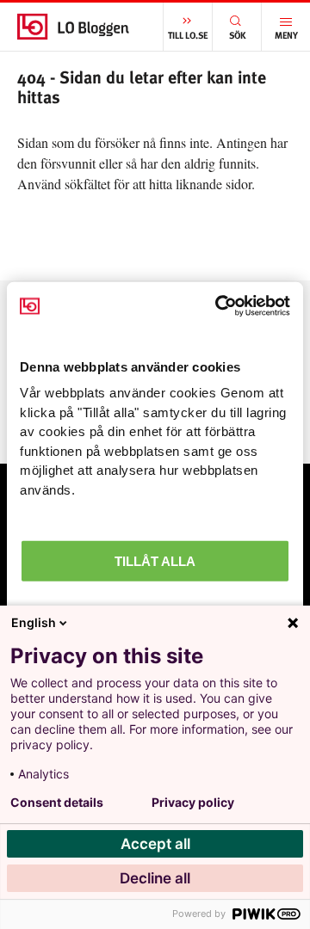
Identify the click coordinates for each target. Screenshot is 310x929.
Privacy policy (193, 802)
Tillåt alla (155, 561)
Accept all (155, 843)
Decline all (155, 878)
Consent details (56, 802)
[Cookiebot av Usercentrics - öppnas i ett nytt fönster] (218, 306)
